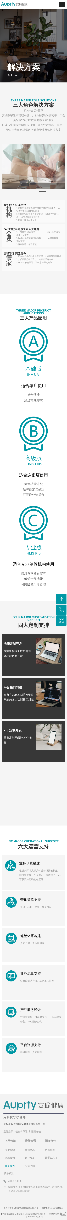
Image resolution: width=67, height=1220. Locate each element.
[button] (62, 4)
